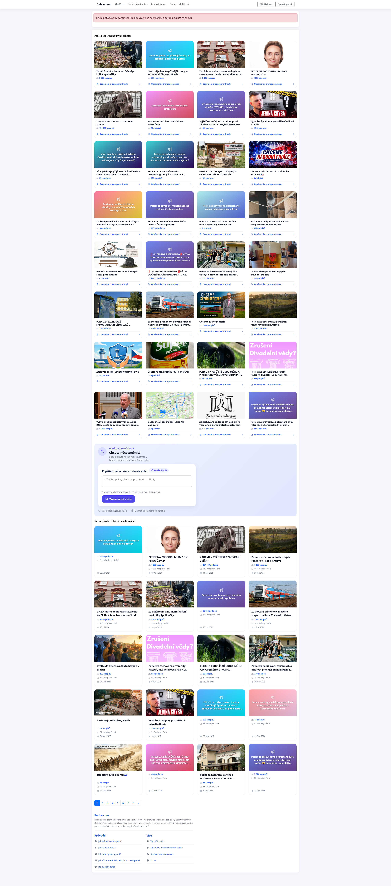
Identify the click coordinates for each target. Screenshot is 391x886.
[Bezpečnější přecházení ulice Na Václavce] (170, 415)
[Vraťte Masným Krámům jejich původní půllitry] (273, 264)
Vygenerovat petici (120, 498)
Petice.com (104, 4)
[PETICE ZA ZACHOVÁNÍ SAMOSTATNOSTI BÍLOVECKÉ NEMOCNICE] (118, 315)
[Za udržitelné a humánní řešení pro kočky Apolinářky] (118, 64)
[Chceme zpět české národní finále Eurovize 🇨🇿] (273, 164)
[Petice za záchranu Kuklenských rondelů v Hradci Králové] (273, 315)
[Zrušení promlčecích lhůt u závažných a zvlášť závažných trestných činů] (118, 214)
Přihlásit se (266, 4)
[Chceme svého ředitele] (221, 313)
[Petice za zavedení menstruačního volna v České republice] (170, 214)
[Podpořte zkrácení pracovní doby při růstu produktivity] (118, 264)
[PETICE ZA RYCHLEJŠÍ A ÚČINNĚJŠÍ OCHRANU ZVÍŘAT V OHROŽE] (221, 164)
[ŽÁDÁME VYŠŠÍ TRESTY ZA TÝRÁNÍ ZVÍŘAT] (118, 114)
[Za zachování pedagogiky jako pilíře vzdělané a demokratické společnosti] (221, 415)
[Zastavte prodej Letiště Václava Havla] (118, 363)
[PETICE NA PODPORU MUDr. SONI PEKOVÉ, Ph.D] (273, 64)
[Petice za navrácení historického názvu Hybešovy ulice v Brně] (221, 214)
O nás (173, 4)
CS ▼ (121, 4)
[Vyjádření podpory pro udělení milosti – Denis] (273, 114)
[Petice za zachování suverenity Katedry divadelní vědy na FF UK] (273, 365)
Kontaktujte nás (158, 4)
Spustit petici (285, 4)
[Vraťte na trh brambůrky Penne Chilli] (170, 363)
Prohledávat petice (138, 4)
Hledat (185, 4)
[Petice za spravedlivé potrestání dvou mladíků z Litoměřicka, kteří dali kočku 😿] (273, 415)
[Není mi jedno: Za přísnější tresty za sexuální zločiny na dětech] (170, 64)
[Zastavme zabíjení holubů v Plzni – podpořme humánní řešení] (273, 214)
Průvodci (100, 835)
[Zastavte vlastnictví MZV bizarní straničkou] (170, 114)
